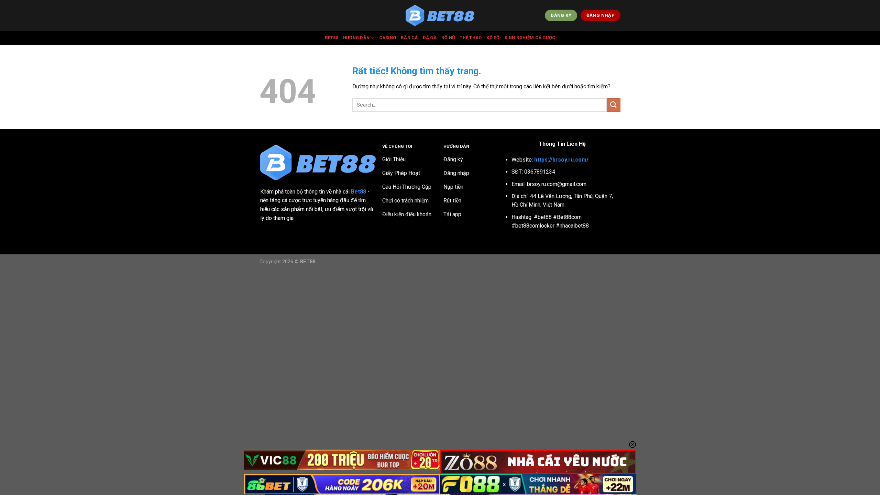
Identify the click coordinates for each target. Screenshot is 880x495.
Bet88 (331, 37)
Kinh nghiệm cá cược (530, 37)
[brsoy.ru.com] (440, 15)
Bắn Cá (409, 37)
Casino (387, 37)
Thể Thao (471, 37)
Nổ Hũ (448, 37)
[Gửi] (613, 105)
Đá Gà (430, 37)
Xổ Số (492, 37)
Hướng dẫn (356, 37)
